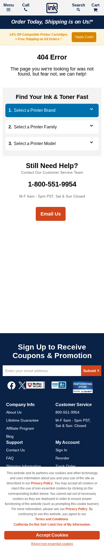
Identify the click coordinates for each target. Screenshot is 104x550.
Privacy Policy (42, 483)
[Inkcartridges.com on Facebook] (11, 388)
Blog (10, 436)
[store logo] (52, 8)
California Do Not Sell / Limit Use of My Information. (52, 524)
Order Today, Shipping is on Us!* (52, 22)
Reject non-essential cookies (52, 544)
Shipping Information (23, 466)
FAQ (10, 458)
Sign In (61, 450)
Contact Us (15, 450)
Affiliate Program (20, 428)
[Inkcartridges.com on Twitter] (22, 388)
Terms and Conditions (51, 519)
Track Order (65, 466)
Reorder (62, 458)
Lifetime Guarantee (22, 420)
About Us (14, 412)
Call (25, 5)
